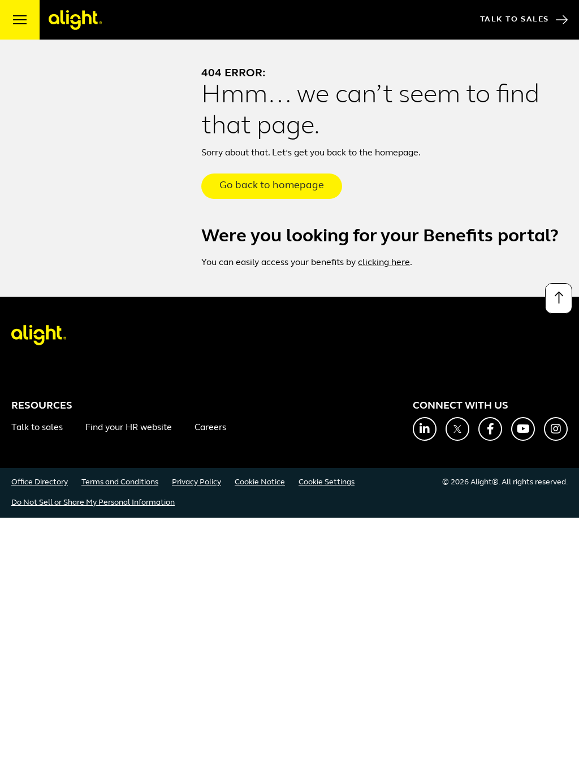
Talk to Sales (514, 19)
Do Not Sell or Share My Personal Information (93, 502)
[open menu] (20, 20)
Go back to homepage (271, 186)
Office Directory (39, 482)
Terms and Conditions (119, 482)
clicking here (384, 262)
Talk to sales (37, 427)
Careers (210, 427)
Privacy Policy (196, 482)
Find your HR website (128, 427)
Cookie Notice (260, 482)
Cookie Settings (327, 482)
